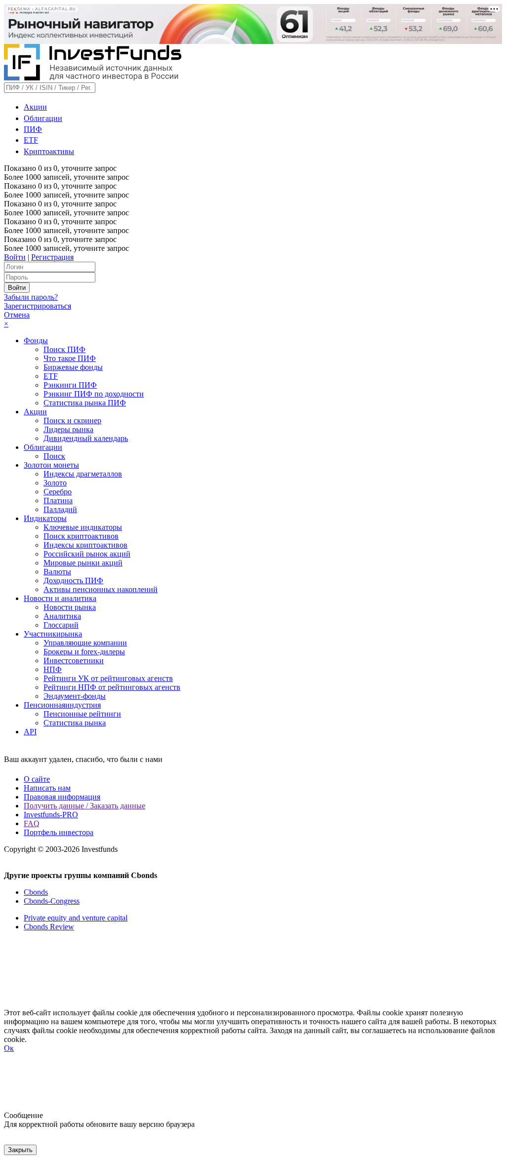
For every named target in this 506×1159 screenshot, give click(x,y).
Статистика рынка (74, 723)
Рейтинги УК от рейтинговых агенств (108, 678)
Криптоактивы (49, 151)
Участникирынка (53, 634)
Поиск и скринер (72, 420)
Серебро (57, 491)
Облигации (43, 118)
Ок (9, 1048)
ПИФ (33, 129)
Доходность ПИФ (73, 580)
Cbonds (36, 892)
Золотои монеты (51, 465)
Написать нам (47, 788)
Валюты (57, 571)
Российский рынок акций (86, 554)
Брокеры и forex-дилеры (84, 651)
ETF (31, 140)
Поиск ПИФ (64, 349)
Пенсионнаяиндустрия (62, 705)
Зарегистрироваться (37, 306)
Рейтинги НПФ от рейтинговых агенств (111, 687)
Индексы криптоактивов (85, 545)
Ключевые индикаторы (82, 527)
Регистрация (52, 257)
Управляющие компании (85, 643)
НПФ (52, 669)
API (30, 731)
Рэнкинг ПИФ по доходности (93, 394)
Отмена (17, 315)
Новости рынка (69, 607)
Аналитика (62, 616)
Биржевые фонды (73, 367)
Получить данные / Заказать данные (84, 805)
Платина (58, 500)
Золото (55, 483)
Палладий (60, 509)
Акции (35, 107)
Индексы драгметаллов (82, 474)
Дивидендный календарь (85, 438)
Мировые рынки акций (83, 563)
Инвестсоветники (73, 660)
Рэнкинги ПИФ (70, 385)
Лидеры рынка (68, 429)
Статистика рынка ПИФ (84, 403)
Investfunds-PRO (51, 814)
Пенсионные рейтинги (82, 714)
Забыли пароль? (31, 297)
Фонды (36, 340)
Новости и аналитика (60, 598)
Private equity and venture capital (75, 918)
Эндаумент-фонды (74, 696)
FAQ (32, 823)
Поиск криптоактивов (81, 536)
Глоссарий (61, 625)
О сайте (37, 779)
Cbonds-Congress (52, 901)
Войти (15, 257)
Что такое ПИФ (69, 358)
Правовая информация (62, 797)
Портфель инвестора (58, 832)
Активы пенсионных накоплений (100, 589)
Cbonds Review (49, 926)
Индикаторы (45, 518)
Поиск (54, 456)
